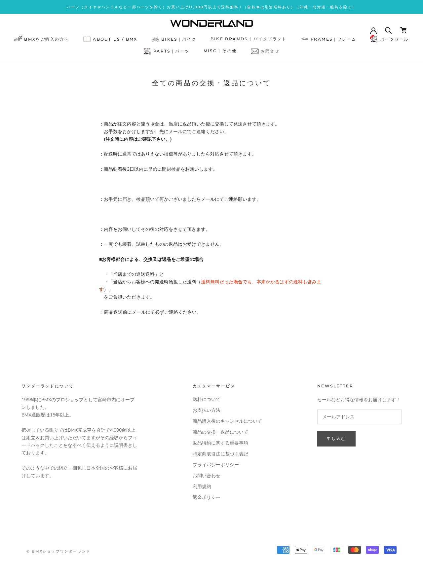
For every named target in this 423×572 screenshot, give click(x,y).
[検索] (388, 29)
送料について (206, 399)
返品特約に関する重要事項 (220, 443)
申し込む (336, 438)
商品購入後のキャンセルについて (227, 421)
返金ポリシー (206, 497)
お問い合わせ (206, 476)
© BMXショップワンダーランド (58, 551)
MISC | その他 (220, 51)
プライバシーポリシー (216, 465)
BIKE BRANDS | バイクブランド (249, 38)
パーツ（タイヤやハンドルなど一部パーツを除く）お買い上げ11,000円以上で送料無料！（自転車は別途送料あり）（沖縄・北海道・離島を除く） (212, 7)
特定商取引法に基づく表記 (220, 454)
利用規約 (202, 486)
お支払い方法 (206, 410)
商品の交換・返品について (220, 432)
